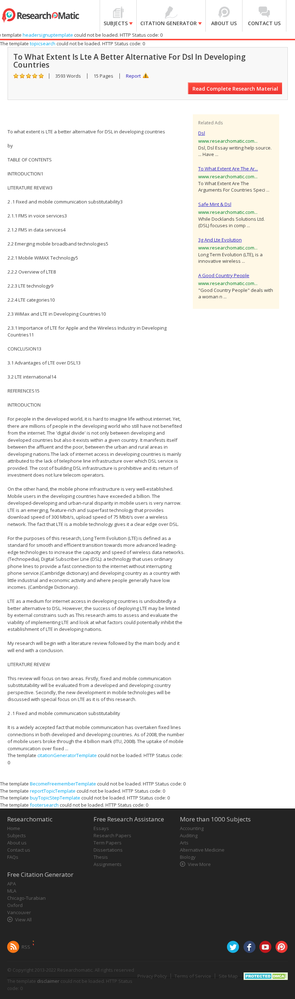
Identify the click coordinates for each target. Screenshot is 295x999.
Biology (188, 857)
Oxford (15, 905)
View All (23, 919)
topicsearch (42, 43)
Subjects (16, 835)
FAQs (12, 857)
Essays (101, 828)
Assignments (108, 864)
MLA (11, 891)
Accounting (192, 828)
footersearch (44, 805)
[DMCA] (266, 975)
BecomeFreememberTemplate (63, 783)
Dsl (201, 133)
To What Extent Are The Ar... (228, 168)
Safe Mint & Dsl (214, 204)
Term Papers (108, 842)
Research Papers (112, 835)
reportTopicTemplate (53, 791)
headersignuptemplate (48, 35)
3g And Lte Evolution (220, 240)
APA (11, 883)
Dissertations (108, 850)
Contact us (18, 850)
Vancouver (19, 912)
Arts (184, 842)
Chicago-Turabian (26, 898)
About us (17, 842)
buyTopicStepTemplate (55, 797)
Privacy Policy (152, 976)
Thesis (101, 857)
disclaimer (48, 981)
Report (133, 76)
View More (199, 864)
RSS (26, 947)
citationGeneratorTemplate (67, 755)
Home (13, 828)
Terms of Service (192, 976)
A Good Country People (223, 275)
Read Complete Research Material (235, 88)
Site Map (228, 976)
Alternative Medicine (202, 850)
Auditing (189, 835)
